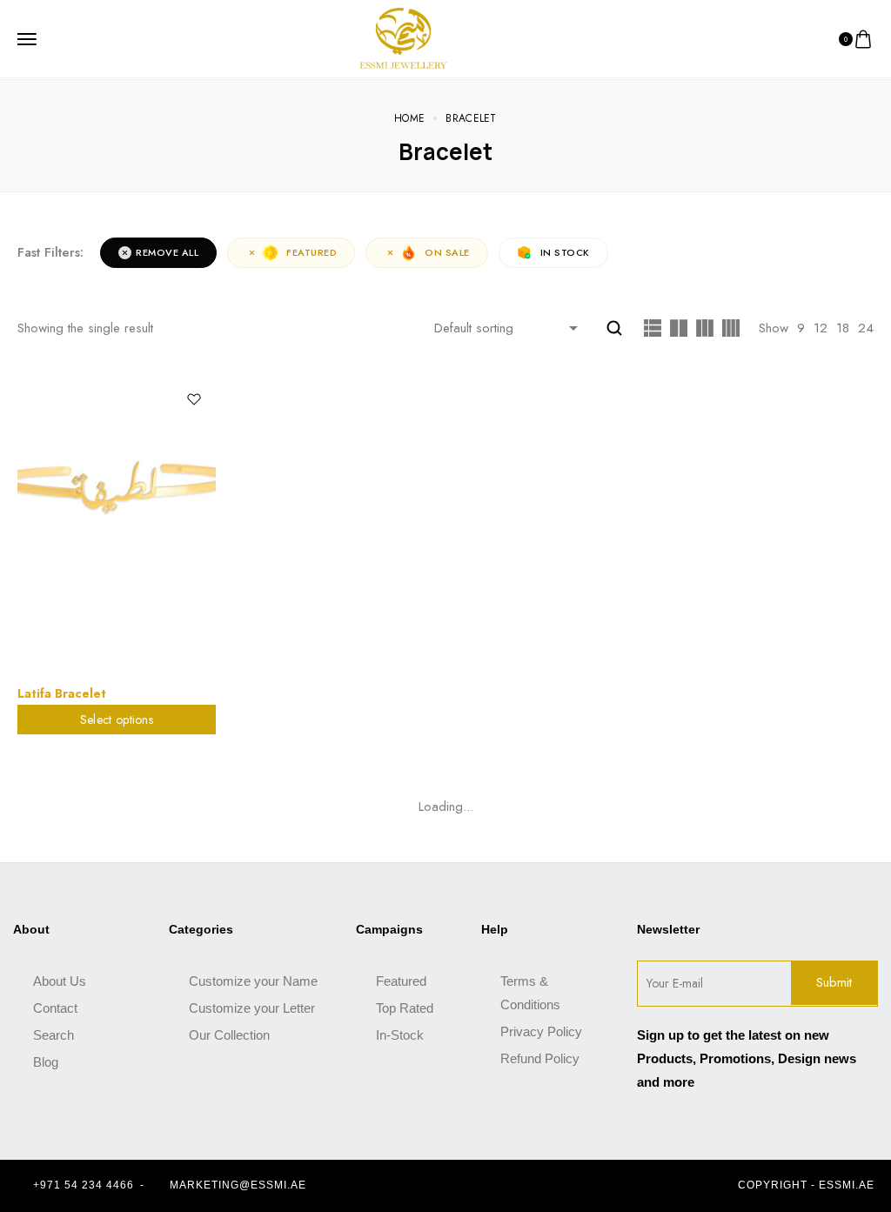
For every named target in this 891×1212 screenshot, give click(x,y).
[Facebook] (428, 1186)
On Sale (447, 252)
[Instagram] (459, 1186)
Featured (311, 252)
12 (820, 328)
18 (842, 328)
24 (866, 328)
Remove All (167, 252)
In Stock (565, 252)
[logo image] (403, 37)
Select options (116, 719)
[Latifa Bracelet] (116, 526)
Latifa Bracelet (61, 693)
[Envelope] (489, 1186)
